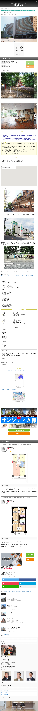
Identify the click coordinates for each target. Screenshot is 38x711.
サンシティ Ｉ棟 (6, 635)
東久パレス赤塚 (10, 618)
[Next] (35, 85)
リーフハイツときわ (11, 598)
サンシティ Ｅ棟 (6, 634)
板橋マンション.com (19, 704)
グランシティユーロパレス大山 (13, 627)
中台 (8, 8)
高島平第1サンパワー (11, 605)
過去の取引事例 (18, 54)
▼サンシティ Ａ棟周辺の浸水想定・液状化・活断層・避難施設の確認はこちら (16, 370)
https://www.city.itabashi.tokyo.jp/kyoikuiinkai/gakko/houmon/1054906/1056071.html (18, 275)
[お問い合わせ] (8, 655)
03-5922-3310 (8, 568)
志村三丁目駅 (15, 591)
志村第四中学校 (19, 591)
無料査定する (29, 66)
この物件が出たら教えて (30, 62)
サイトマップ (22, 702)
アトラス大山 (9, 612)
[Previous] (3, 85)
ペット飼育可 (4, 591)
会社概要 (15, 702)
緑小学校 (27, 591)
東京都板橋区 (5, 8)
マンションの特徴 (19, 47)
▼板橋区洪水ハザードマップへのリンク (8, 389)
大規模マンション (10, 591)
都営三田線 (29, 591)
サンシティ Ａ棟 (18, 46)
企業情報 (18, 702)
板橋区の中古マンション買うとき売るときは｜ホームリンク (19, 706)
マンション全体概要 (19, 50)
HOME (2, 8)
